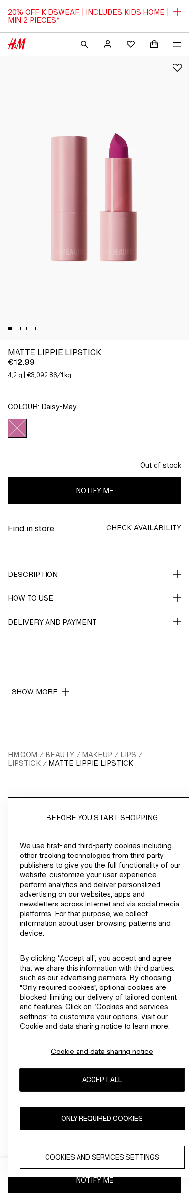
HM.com (22, 754)
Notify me (95, 490)
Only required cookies (102, 1118)
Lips (128, 754)
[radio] (17, 428)
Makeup (97, 754)
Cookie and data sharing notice (102, 1051)
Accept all (102, 1079)
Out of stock (160, 465)
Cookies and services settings (102, 1157)
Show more (35, 692)
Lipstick (24, 763)
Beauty (59, 754)
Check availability (143, 528)
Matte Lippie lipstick (90, 763)
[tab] (10, 328)
